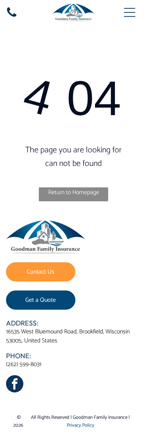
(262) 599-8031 (23, 364)
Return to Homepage (73, 192)
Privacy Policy (80, 425)
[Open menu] (129, 12)
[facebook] (14, 384)
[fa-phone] (12, 17)
